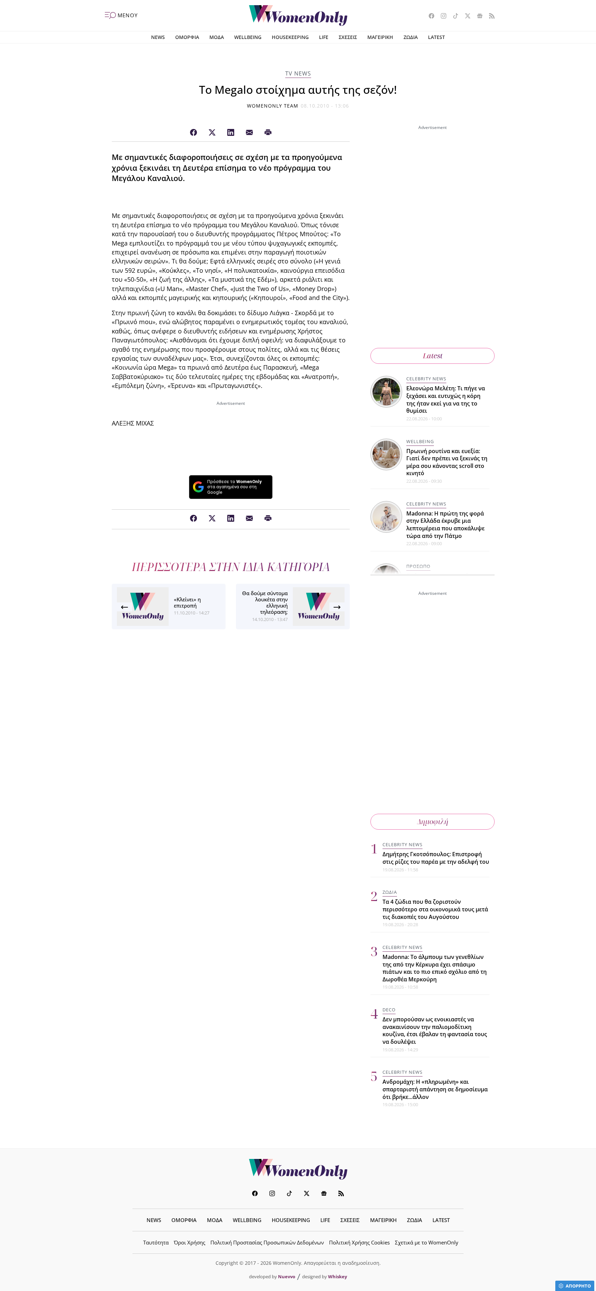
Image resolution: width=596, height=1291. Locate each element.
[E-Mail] (249, 133)
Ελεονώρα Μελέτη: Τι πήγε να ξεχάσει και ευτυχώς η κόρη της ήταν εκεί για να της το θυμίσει (445, 399)
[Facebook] (193, 133)
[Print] (268, 133)
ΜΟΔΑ (216, 37)
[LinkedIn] (230, 133)
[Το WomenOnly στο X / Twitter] (465, 16)
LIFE (323, 37)
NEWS (158, 37)
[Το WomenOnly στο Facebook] (429, 16)
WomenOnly (298, 1169)
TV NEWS (298, 73)
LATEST (436, 37)
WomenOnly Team (273, 105)
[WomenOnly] (298, 15)
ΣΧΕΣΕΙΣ (348, 37)
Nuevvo (286, 1276)
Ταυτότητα (156, 1242)
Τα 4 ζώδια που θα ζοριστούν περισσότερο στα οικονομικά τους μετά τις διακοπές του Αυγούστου (435, 909)
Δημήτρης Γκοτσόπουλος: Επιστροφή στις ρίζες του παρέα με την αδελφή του (436, 857)
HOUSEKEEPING (290, 37)
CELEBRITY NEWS (426, 379)
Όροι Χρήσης (189, 1242)
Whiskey (337, 1276)
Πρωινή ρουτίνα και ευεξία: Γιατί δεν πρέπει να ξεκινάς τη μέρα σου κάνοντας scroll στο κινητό (446, 462)
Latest (433, 355)
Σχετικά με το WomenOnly (426, 1242)
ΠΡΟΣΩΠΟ (418, 566)
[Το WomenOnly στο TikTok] (453, 16)
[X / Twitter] (212, 133)
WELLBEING (247, 37)
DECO (389, 1010)
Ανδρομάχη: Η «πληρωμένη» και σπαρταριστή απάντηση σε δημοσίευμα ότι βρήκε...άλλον (435, 1089)
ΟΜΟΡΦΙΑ (187, 37)
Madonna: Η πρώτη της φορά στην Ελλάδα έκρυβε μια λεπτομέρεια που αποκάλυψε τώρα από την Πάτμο (445, 525)
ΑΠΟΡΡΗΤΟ (578, 1286)
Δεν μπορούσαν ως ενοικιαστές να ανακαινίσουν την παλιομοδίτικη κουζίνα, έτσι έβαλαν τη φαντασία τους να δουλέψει (435, 1030)
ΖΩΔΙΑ (411, 37)
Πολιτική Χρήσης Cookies (359, 1242)
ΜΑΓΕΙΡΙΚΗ (380, 37)
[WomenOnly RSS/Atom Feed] (489, 16)
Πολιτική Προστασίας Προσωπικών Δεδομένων (267, 1242)
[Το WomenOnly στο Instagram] (441, 16)
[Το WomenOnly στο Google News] (477, 16)
